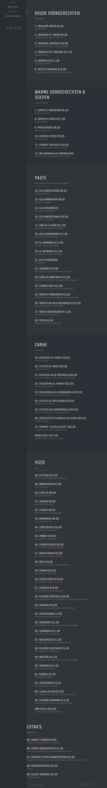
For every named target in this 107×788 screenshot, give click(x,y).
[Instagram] (15, 28)
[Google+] (19, 28)
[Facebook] (7, 28)
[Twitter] (11, 28)
